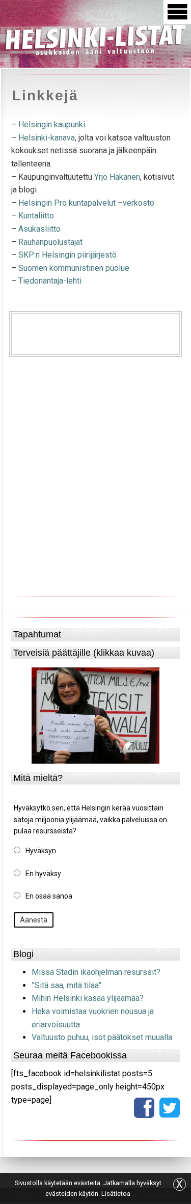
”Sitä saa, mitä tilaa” (66, 985)
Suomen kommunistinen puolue (73, 268)
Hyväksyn (40, 851)
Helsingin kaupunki (51, 124)
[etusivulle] (95, 39)
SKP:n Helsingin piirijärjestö (67, 255)
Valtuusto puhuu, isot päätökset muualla (102, 1037)
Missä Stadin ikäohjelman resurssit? (96, 972)
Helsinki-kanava (45, 138)
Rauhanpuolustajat (50, 242)
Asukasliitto (39, 229)
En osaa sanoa (48, 896)
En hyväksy (43, 874)
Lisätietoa (115, 1193)
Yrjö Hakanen (117, 177)
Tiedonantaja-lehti (49, 281)
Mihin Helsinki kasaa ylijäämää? (88, 998)
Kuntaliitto (35, 215)
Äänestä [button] (33, 920)
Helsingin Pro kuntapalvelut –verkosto (86, 203)
